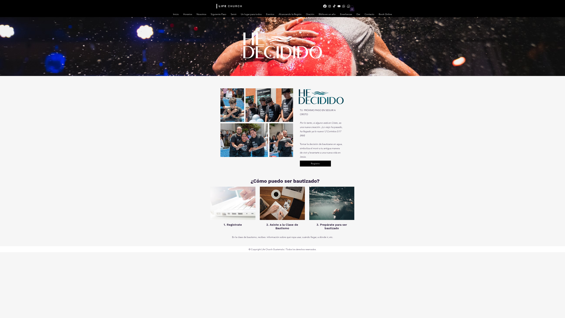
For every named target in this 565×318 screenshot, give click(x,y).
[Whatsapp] (343, 6)
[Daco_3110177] (348, 6)
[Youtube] (339, 6)
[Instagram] (329, 6)
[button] (234, 14)
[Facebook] (324, 6)
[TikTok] (334, 6)
